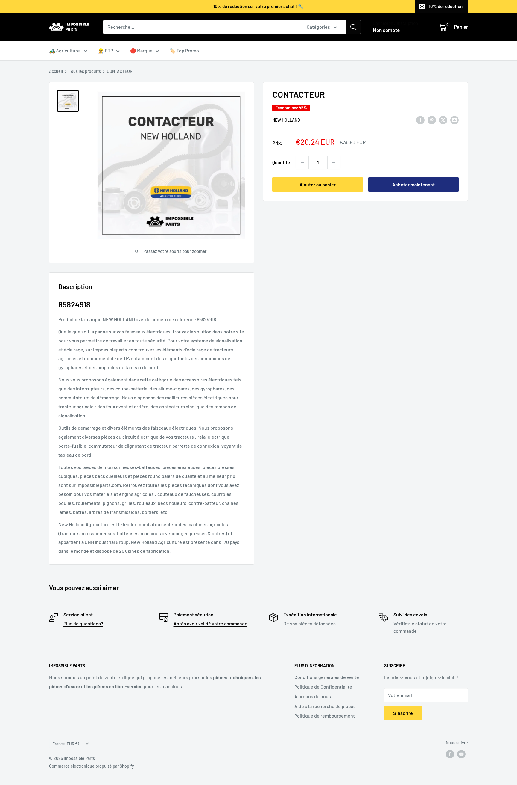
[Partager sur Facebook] (420, 119)
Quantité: (282, 162)
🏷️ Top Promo (184, 50)
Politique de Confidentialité (323, 686)
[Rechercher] (353, 27)
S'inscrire (403, 713)
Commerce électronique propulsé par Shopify (91, 766)
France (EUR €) (65, 743)
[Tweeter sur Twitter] (443, 119)
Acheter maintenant (413, 185)
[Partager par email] (454, 119)
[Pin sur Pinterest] (432, 119)
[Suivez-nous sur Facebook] (450, 754)
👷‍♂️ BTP (105, 50)
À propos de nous (312, 696)
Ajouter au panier (317, 185)
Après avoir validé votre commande (210, 623)
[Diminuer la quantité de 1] (302, 162)
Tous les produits (85, 71)
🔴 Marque (141, 50)
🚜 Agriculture (65, 50)
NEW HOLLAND (286, 120)
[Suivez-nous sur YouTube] (461, 754)
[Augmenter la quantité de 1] (334, 162)
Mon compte (386, 30)
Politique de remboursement (324, 715)
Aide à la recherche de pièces (325, 706)
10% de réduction (446, 6)
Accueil (56, 71)
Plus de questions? (83, 623)
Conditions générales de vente (326, 677)
